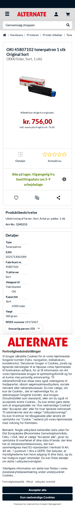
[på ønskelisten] (16, 198)
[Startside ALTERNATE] (31, 13)
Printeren (33, 35)
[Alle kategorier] (7, 14)
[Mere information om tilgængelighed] (64, 179)
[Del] (58, 198)
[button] (37, 198)
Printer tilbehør (52, 35)
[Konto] (56, 14)
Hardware (16, 35)
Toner (70, 35)
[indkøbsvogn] (68, 14)
